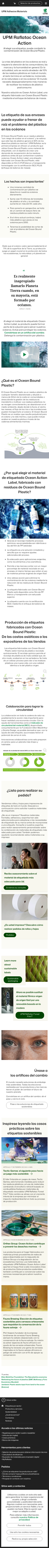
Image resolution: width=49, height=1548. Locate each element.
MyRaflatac (7, 1459)
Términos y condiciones (11, 1476)
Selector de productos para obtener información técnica (24, 1452)
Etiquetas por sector (13, 1406)
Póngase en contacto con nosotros (16, 1478)
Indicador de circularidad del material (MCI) (22, 724)
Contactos (9, 1418)
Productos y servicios (13, 1409)
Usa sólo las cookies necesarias (24, 1532)
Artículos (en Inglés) (10, 1435)
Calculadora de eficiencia (12, 1454)
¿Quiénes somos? (12, 1415)
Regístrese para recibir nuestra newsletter (18, 1433)
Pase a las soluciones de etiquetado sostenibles (27, 1105)
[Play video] (24, 354)
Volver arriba (11, 1400)
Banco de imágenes (10, 1440)
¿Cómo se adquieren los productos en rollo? (19, 1471)
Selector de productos (30, 3)
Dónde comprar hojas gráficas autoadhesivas (20, 1474)
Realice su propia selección (24, 1539)
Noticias (8, 1421)
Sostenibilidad (11, 1412)
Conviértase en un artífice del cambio (24, 332)
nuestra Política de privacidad (28, 1518)
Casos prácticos (8, 1437)
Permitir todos (24, 1525)
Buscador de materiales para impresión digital (20, 1457)
